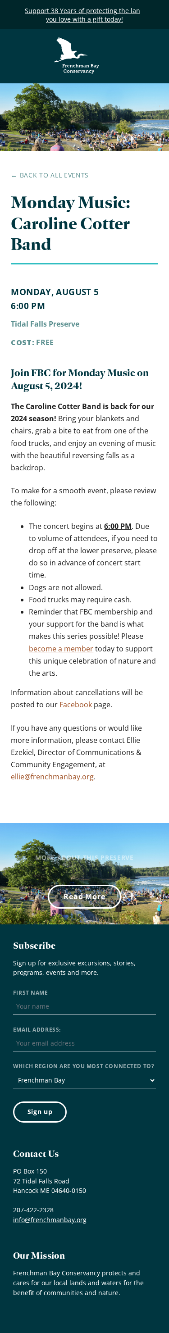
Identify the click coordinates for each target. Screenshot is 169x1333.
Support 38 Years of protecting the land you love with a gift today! (84, 14)
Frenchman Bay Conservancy (77, 43)
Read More (84, 896)
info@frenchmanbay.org (50, 1219)
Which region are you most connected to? (83, 1066)
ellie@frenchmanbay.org (52, 777)
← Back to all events (50, 175)
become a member (61, 649)
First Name (30, 992)
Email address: (37, 1029)
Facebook (75, 705)
